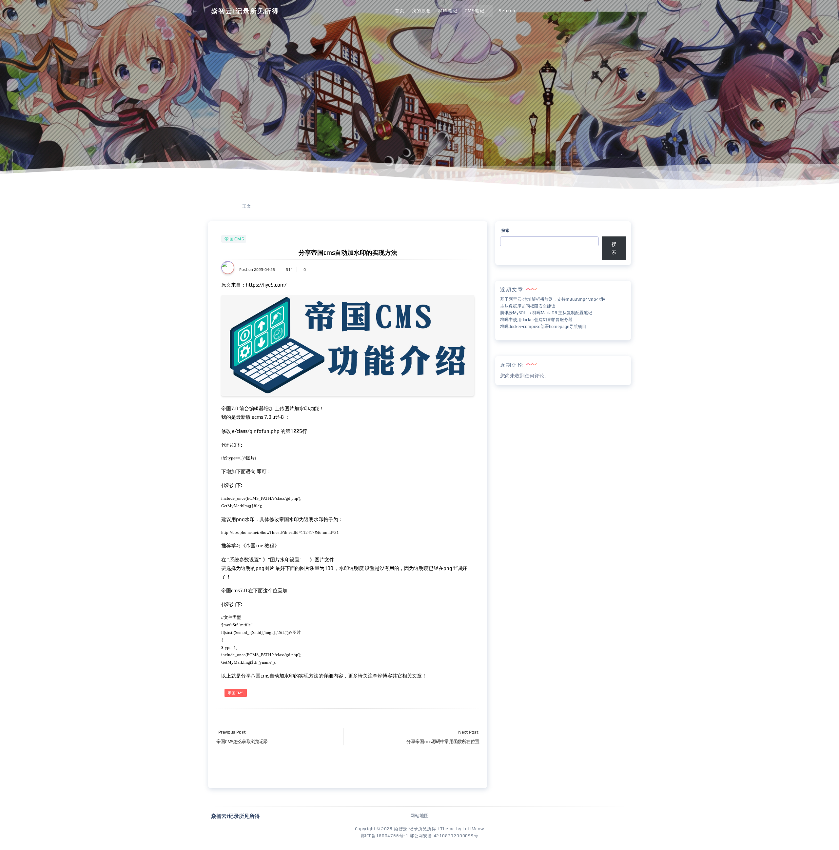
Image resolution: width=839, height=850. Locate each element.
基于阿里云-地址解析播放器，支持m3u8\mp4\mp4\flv (552, 299)
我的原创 (421, 10)
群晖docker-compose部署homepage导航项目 (543, 326)
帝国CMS (234, 238)
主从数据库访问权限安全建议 (528, 306)
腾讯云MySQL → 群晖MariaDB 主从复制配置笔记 (546, 312)
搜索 (505, 230)
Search (507, 10)
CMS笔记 (475, 10)
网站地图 (419, 815)
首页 (400, 10)
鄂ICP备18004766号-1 (384, 835)
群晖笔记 (448, 10)
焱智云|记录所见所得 (245, 11)
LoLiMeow (473, 828)
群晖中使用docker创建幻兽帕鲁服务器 (536, 319)
